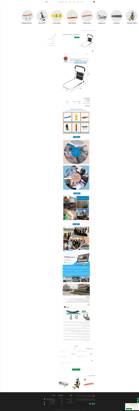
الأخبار (78, 1)
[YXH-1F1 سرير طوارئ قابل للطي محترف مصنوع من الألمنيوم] (89, 383)
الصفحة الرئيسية (61, 1)
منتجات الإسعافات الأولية (85, 30)
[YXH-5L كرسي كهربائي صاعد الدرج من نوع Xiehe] (76, 383)
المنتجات (70, 1)
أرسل (76, 369)
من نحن (66, 1)
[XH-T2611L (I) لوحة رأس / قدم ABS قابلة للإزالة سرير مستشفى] (63, 383)
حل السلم (71, 400)
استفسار (77, 37)
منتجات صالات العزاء (51, 45)
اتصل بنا (82, 1)
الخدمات (74, 1)
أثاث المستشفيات (52, 43)
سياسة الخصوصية (55, 409)
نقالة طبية (53, 36)
